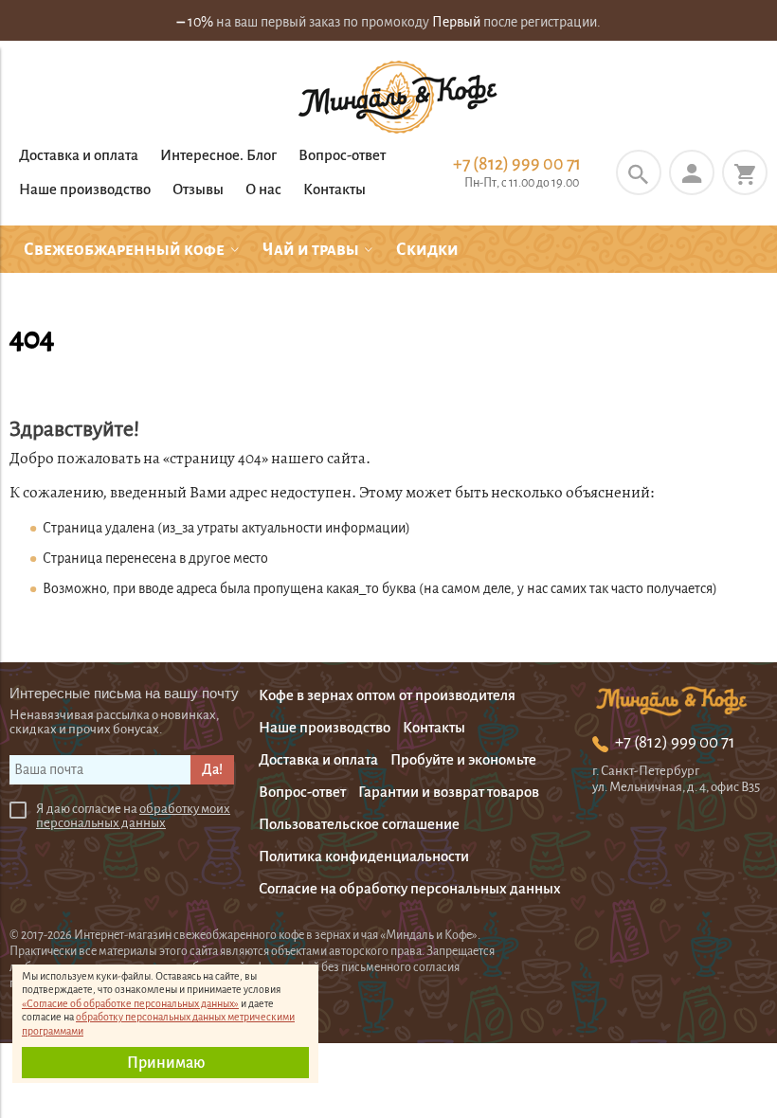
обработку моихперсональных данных (133, 816)
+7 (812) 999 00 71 (517, 163)
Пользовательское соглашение (359, 824)
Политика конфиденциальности (364, 856)
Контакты (334, 189)
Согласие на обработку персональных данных (410, 888)
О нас (263, 189)
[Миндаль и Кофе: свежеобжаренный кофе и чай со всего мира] (398, 99)
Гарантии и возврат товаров (448, 792)
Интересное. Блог (218, 155)
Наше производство (85, 189)
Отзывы (198, 189)
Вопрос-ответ (342, 155)
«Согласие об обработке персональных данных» (130, 1003)
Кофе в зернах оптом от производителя (387, 695)
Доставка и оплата (78, 155)
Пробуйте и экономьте (463, 759)
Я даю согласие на (133, 816)
